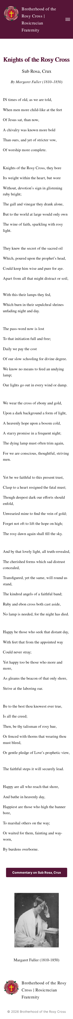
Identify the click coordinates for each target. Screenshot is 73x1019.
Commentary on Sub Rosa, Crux (36, 872)
